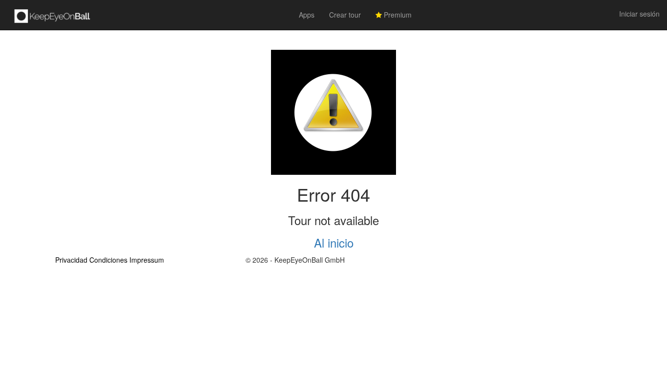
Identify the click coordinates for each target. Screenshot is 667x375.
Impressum (146, 260)
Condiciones (108, 260)
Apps (306, 15)
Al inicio (334, 242)
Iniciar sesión (639, 14)
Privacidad (71, 260)
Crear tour (345, 15)
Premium (397, 15)
